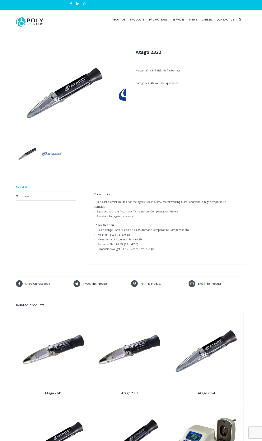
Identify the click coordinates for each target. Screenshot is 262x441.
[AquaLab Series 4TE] (206, 408)
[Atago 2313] (53, 408)
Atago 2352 (129, 393)
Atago (154, 83)
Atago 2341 (53, 393)
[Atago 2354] (206, 316)
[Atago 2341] (53, 316)
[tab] (46, 187)
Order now (22, 196)
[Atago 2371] (130, 408)
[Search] (240, 19)
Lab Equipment (168, 83)
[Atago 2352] (130, 316)
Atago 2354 (206, 393)
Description (23, 187)
